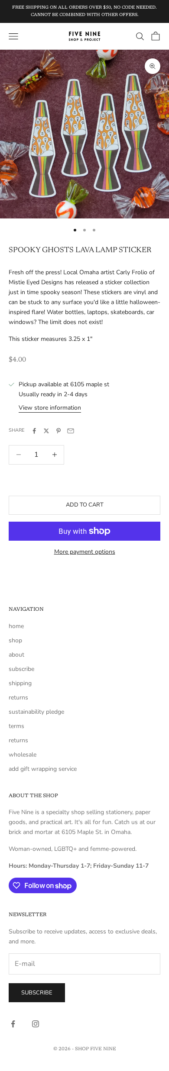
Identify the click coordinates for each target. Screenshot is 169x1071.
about (16, 655)
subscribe (21, 669)
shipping (20, 683)
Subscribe (36, 993)
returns (18, 697)
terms (16, 726)
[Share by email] (70, 430)
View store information (50, 408)
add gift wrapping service (43, 769)
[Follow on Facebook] (13, 1024)
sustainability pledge (36, 712)
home (16, 626)
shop (15, 640)
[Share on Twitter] (46, 430)
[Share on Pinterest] (58, 430)
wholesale (22, 754)
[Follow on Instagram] (35, 1024)
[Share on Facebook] (34, 430)
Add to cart (85, 505)
